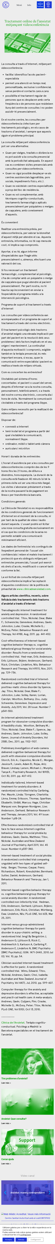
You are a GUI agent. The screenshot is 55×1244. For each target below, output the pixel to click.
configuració (25, 1235)
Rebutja (21, 1240)
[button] (19, 5)
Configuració (36, 1240)
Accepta (8, 1240)
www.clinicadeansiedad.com (33, 589)
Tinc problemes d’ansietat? (14, 1078)
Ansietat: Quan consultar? (13, 1118)
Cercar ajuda (7, 1159)
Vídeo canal (27, 1175)
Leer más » (6, 1083)
